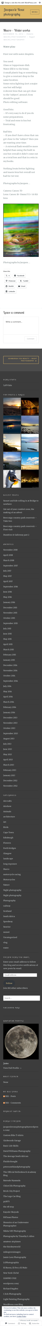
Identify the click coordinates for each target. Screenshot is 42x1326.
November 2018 (10, 550)
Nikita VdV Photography (14, 1231)
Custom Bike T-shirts (13, 1135)
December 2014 (10, 665)
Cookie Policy (21, 1316)
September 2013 (10, 733)
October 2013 (9, 728)
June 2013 (7, 749)
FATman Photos (10, 1217)
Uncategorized (10, 937)
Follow (9, 983)
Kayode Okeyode (11, 1212)
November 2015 (10, 613)
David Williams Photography (16, 1151)
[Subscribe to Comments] (4, 1103)
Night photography (12, 890)
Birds (5, 827)
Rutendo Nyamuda (11, 1180)
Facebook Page (11, 1008)
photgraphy (18, 40)
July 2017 (7, 571)
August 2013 (8, 738)
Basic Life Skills (10, 1146)
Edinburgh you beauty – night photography (22, 360)
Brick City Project (11, 1191)
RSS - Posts (10, 1096)
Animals (7, 811)
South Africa (9, 916)
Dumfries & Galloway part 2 (16, 535)
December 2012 (10, 780)
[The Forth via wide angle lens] (12, 461)
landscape (8, 858)
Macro (7, 37)
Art (4, 822)
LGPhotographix (11, 1262)
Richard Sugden (10, 1288)
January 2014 (9, 712)
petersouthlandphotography (16, 1167)
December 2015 (10, 607)
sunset (6, 932)
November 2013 (10, 723)
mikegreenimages (12, 1252)
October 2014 (9, 675)
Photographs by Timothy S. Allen (18, 1236)
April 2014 (8, 696)
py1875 (6, 1201)
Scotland (7, 911)
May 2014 (7, 691)
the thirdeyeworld (11, 1246)
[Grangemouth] (30, 479)
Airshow (7, 806)
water (6, 948)
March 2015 (8, 649)
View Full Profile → (12, 1068)
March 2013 (8, 765)
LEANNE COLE (9, 1278)
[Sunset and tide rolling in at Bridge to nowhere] (30, 442)
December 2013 (10, 717)
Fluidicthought (10, 1161)
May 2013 (7, 754)
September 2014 (10, 681)
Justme (6, 1063)
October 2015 (9, 618)
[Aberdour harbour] (12, 442)
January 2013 (9, 775)
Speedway (8, 921)
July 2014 (7, 686)
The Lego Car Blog (12, 1196)
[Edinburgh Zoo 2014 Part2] (12, 479)
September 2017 (10, 565)
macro (7, 40)
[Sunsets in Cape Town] (12, 406)
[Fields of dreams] (30, 461)
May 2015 (7, 639)
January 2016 (9, 602)
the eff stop (8, 1207)
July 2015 (7, 628)
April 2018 (8, 555)
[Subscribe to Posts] (4, 1096)
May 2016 (7, 597)
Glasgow (7, 853)
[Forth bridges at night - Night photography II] (30, 406)
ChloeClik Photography (14, 1186)
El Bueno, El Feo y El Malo (15, 1267)
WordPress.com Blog (13, 1304)
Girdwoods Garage (12, 1140)
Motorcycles (9, 879)
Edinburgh (8, 837)
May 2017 (7, 576)
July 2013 (7, 744)
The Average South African (15, 1156)
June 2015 (7, 634)
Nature (6, 885)
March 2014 (8, 702)
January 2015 (9, 660)
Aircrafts (7, 801)
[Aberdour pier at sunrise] (30, 424)
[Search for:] (21, 998)
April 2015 (8, 644)
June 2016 (7, 592)
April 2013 (8, 759)
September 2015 (10, 623)
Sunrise (6, 927)
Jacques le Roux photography (14, 11)
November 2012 (10, 786)
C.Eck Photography (12, 1294)
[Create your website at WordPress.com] (21, 2)
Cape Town (8, 832)
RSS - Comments (13, 1103)
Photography (18, 37)
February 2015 (9, 655)
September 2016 (10, 586)
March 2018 (8, 560)
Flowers (7, 843)
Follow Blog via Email (16, 957)
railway (6, 906)
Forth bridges (9, 848)
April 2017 (8, 581)
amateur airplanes (12, 1241)
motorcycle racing (12, 874)
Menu (35, 12)
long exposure (10, 864)
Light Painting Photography (16, 1299)
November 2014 (10, 670)
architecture (9, 816)
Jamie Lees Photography (14, 1257)
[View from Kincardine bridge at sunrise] (12, 424)
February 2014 (9, 707)
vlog (5, 942)
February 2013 (9, 770)
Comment (30, 339)
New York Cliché (11, 1273)
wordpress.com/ (11, 1283)
